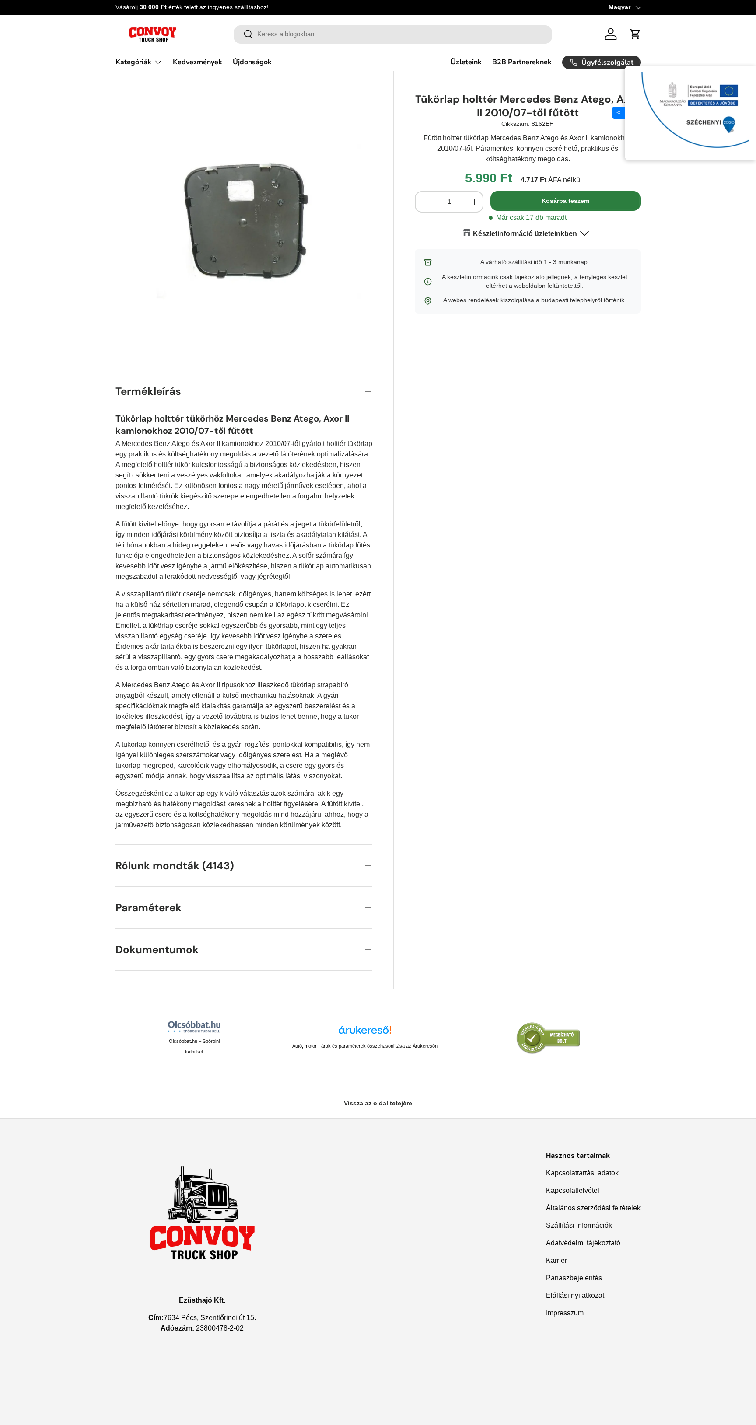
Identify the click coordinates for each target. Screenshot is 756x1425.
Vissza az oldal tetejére (378, 1103)
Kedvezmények (197, 62)
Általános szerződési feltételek (593, 1208)
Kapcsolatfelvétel (572, 1190)
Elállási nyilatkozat (575, 1295)
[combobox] (393, 34)
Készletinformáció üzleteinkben (525, 233)
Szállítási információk (579, 1225)
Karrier (556, 1260)
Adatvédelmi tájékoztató (583, 1243)
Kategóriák (133, 62)
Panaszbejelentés (574, 1278)
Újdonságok (252, 62)
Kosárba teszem (565, 201)
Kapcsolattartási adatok (582, 1173)
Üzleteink (466, 62)
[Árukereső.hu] (365, 1033)
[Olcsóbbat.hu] (194, 1026)
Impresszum (565, 1313)
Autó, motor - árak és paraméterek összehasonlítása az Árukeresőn (365, 1046)
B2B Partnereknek (522, 62)
